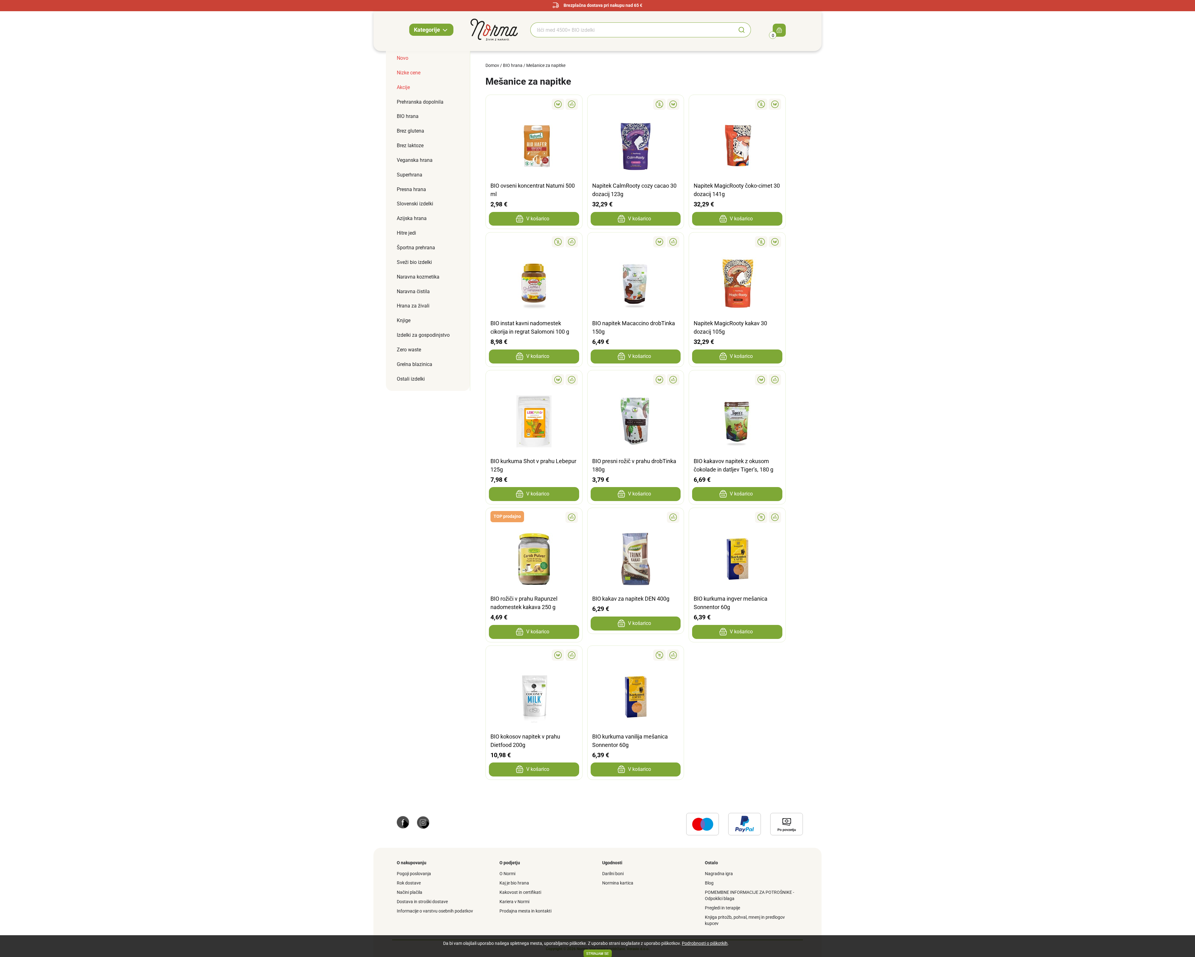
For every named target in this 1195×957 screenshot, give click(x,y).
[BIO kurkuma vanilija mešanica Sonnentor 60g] (636, 655)
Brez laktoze (410, 145)
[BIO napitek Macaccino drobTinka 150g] (636, 242)
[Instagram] (423, 821)
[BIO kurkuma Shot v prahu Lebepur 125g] (534, 379)
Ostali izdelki (411, 379)
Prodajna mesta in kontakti (525, 910)
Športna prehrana (416, 248)
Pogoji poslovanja (414, 873)
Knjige (403, 320)
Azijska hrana (412, 218)
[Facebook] (403, 821)
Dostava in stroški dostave (422, 901)
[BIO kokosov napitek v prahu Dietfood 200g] (534, 655)
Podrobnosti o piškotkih (705, 943)
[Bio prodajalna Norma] (494, 29)
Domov (492, 65)
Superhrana (409, 175)
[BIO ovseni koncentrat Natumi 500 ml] (534, 104)
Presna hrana (411, 189)
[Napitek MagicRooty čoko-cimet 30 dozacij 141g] (737, 104)
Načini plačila (409, 892)
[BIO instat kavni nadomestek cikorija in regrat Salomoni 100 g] (534, 242)
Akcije (403, 87)
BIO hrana (408, 116)
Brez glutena (410, 131)
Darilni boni (613, 873)
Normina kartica (617, 882)
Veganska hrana (415, 160)
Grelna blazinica (414, 364)
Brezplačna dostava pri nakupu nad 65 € (603, 5)
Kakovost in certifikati (520, 892)
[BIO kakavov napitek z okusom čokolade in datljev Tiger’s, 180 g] (737, 379)
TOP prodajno (507, 516)
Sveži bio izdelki (414, 262)
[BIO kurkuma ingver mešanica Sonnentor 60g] (737, 517)
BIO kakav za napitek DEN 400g (630, 598)
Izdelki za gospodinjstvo (423, 335)
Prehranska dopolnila (420, 102)
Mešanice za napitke (545, 65)
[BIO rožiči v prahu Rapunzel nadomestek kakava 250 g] (534, 517)
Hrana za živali (413, 306)
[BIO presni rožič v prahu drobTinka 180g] (636, 379)
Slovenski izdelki (415, 204)
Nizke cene (408, 73)
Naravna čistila (413, 291)
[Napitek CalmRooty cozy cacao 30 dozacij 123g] (636, 104)
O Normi (507, 873)
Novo (402, 58)
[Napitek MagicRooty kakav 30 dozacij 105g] (737, 242)
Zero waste (409, 350)
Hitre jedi (406, 233)
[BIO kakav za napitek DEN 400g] (636, 517)
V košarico (537, 219)
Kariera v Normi (514, 901)
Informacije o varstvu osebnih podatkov (435, 910)
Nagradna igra (719, 873)
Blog (709, 882)
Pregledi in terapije (722, 907)
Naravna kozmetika (418, 277)
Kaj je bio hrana (514, 882)
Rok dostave (409, 882)
